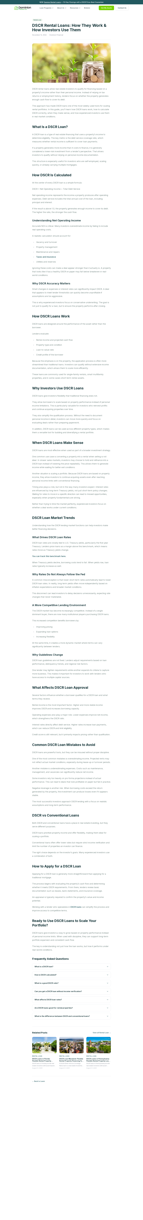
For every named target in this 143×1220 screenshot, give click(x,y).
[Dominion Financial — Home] (22, 8)
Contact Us (122, 8)
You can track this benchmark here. (49, 556)
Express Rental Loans (52, 2)
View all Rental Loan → (102, 1033)
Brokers (87, 8)
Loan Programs (45, 8)
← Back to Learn (38, 1081)
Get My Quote (106, 8)
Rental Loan (37, 20)
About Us (60, 8)
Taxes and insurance (46, 257)
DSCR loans (75, 907)
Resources (74, 8)
